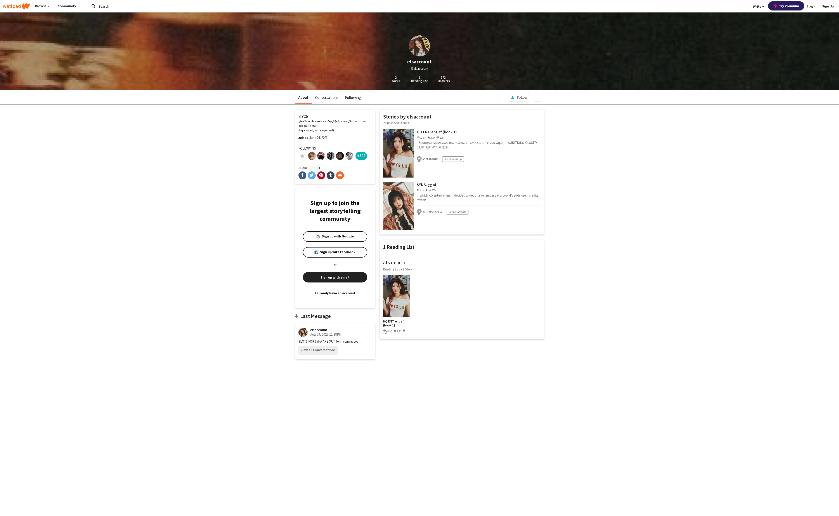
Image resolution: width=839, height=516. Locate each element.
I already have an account (335, 293)
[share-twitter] (312, 175)
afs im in (392, 262)
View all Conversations (318, 350)
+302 (361, 155)
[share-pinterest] (321, 175)
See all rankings (453, 159)
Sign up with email (335, 277)
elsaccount (319, 330)
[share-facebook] (302, 175)
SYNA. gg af (426, 184)
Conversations (326, 97)
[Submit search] (93, 6)
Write (757, 6)
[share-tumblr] (331, 175)
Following (353, 97)
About (303, 97)
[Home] (16, 6)
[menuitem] (519, 97)
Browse (41, 6)
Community (67, 6)
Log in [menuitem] (811, 6)
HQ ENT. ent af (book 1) (437, 131)
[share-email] (340, 175)
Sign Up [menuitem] (828, 6)
